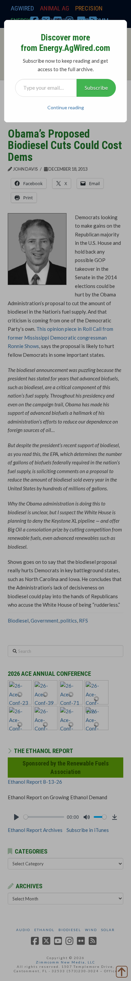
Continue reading (65, 107)
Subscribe (96, 87)
